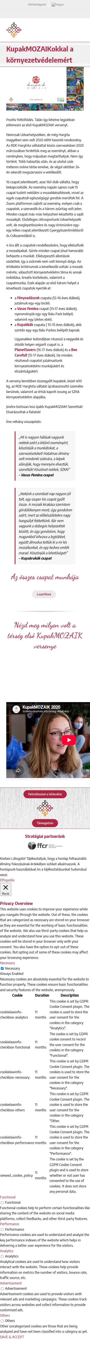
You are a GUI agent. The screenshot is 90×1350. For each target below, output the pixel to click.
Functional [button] (7, 1197)
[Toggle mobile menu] (82, 24)
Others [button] (5, 1315)
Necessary (12, 968)
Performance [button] (9, 1223)
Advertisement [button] (11, 1283)
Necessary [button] (7, 962)
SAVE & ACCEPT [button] (12, 1336)
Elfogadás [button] (7, 880)
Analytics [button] (6, 1250)
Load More (44, 594)
